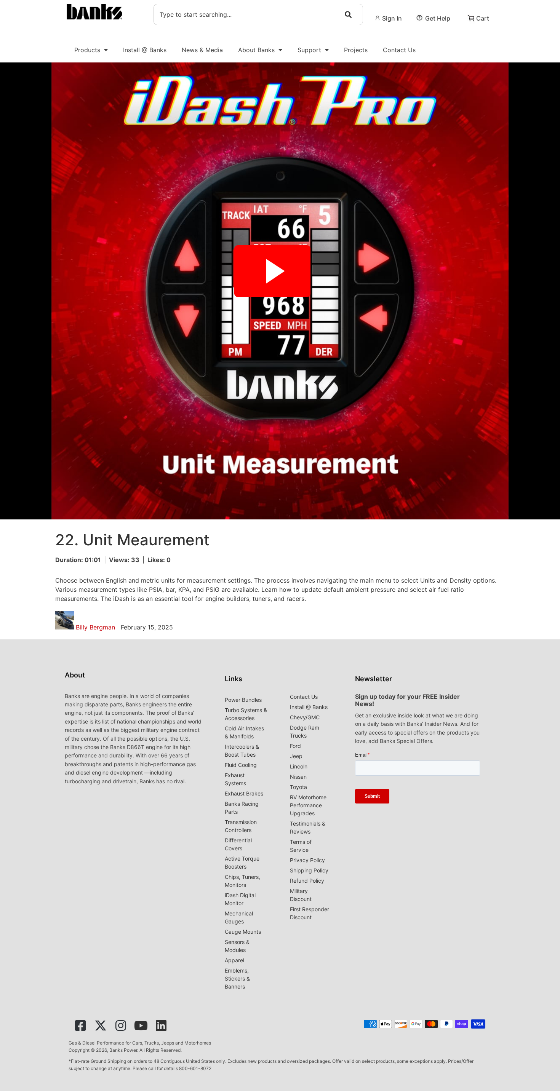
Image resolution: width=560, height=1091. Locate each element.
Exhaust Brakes (244, 793)
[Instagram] (121, 1025)
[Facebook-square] (80, 1025)
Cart (482, 18)
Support (309, 50)
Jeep (296, 756)
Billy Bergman (96, 627)
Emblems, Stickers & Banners (237, 978)
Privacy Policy (307, 860)
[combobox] (258, 14)
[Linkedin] (161, 1025)
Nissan (298, 776)
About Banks (256, 50)
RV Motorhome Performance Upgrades (308, 805)
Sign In (392, 18)
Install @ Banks (144, 50)
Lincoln (298, 766)
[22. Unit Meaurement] (280, 290)
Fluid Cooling (241, 765)
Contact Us (399, 50)
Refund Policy (307, 880)
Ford (295, 746)
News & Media (202, 50)
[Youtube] (141, 1025)
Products (87, 50)
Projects (356, 50)
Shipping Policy (309, 870)
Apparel (234, 960)
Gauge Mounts (243, 931)
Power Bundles (243, 699)
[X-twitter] (100, 1025)
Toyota (298, 787)
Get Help (437, 18)
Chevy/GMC (305, 717)
